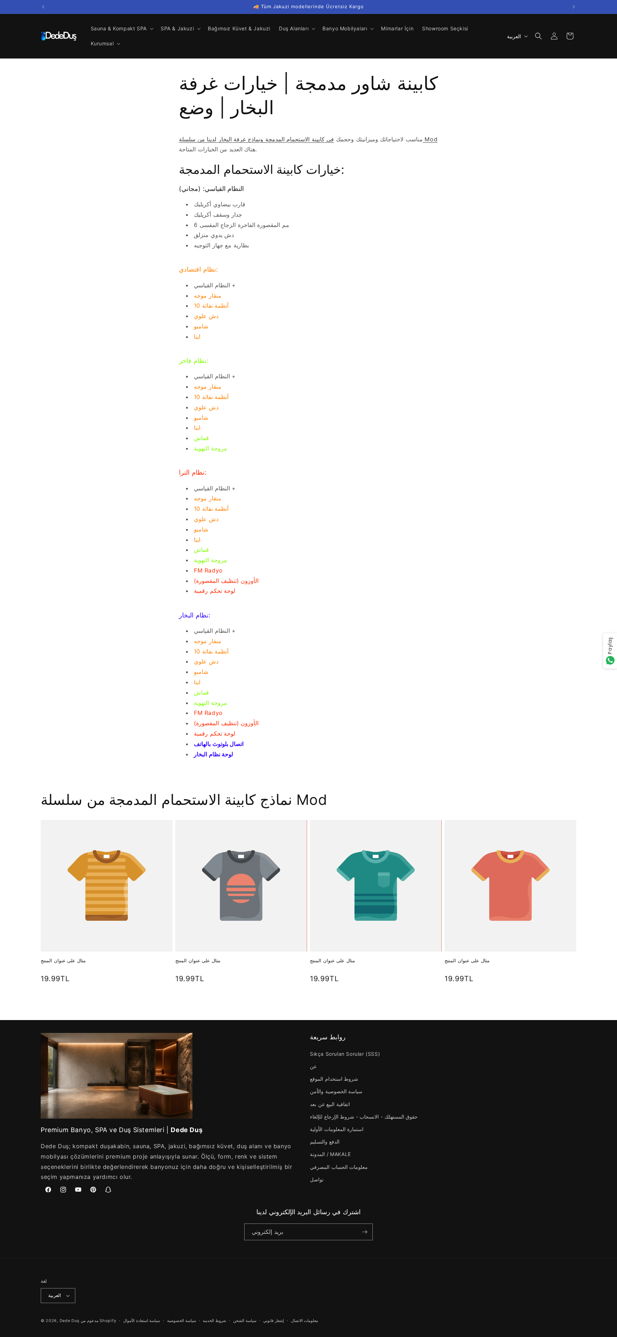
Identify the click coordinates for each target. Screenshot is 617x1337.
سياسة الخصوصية (181, 1320)
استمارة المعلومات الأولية (336, 1129)
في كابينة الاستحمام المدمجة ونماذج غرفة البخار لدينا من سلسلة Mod (308, 139)
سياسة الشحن (244, 1320)
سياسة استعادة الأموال (141, 1320)
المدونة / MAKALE (330, 1154)
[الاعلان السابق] (43, 7)
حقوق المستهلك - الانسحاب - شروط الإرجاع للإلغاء (364, 1117)
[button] (121, 28)
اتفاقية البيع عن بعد (330, 1104)
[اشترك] (364, 1232)
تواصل (316, 1179)
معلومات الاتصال (304, 1320)
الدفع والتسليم (325, 1142)
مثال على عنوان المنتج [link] (63, 960)
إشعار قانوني (273, 1320)
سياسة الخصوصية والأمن (336, 1091)
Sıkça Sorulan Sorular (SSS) (345, 1054)
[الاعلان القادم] (574, 7)
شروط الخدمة (214, 1320)
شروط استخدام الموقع (334, 1079)
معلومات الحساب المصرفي (339, 1167)
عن (313, 1066)
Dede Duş (70, 1320)
